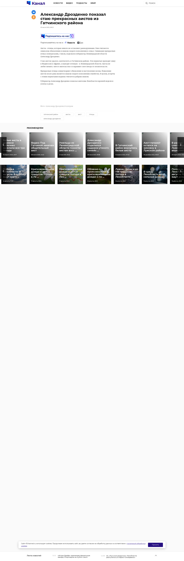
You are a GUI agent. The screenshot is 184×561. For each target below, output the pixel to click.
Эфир (93, 3)
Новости (58, 3)
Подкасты (81, 3)
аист (80, 114)
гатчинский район (51, 114)
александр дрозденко (52, 119)
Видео (69, 3)
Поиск (152, 3)
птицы (91, 114)
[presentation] (3, 145)
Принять (155, 545)
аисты (68, 114)
